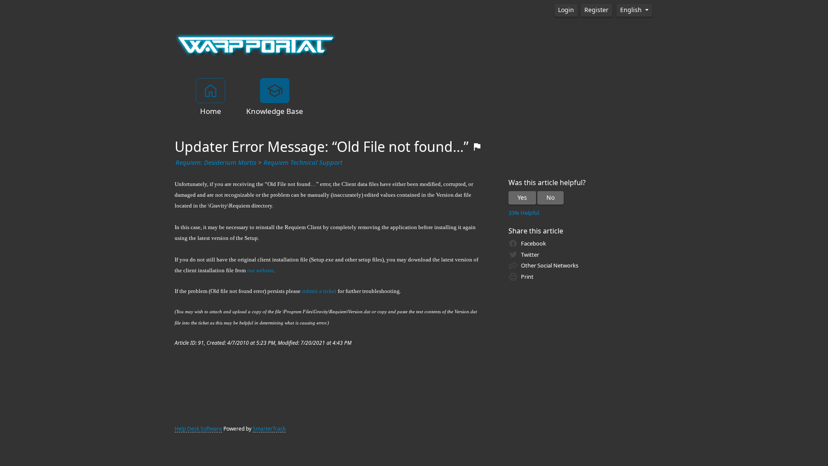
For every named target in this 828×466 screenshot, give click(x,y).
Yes (522, 197)
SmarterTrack (269, 429)
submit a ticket (319, 291)
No (550, 197)
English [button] (631, 9)
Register (596, 9)
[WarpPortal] (256, 44)
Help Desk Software (198, 429)
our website (260, 270)
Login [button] (566, 9)
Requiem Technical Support (302, 163)
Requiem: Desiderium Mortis (216, 163)
